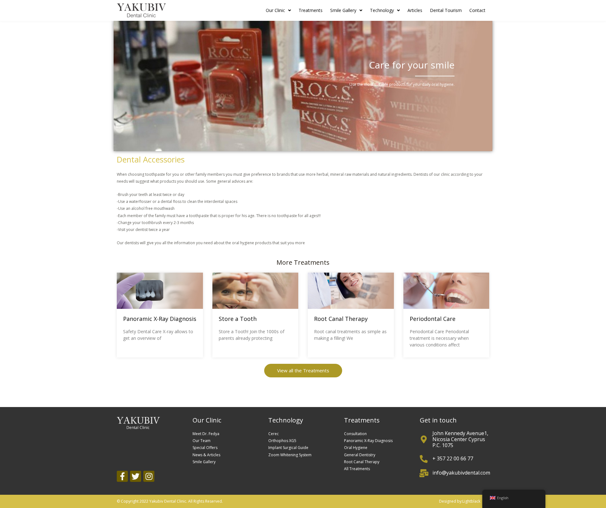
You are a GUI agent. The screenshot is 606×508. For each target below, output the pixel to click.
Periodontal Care (432, 318)
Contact (477, 10)
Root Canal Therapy (341, 318)
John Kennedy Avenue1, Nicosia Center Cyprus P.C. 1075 (460, 439)
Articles (414, 10)
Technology (382, 10)
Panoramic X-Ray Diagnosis (159, 318)
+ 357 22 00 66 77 (452, 458)
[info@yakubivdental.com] (424, 473)
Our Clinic (275, 10)
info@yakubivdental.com (461, 472)
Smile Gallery (343, 10)
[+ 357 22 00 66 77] (424, 459)
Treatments (311, 10)
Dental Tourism (446, 10)
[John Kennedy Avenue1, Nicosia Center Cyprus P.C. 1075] (424, 439)
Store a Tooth (238, 318)
